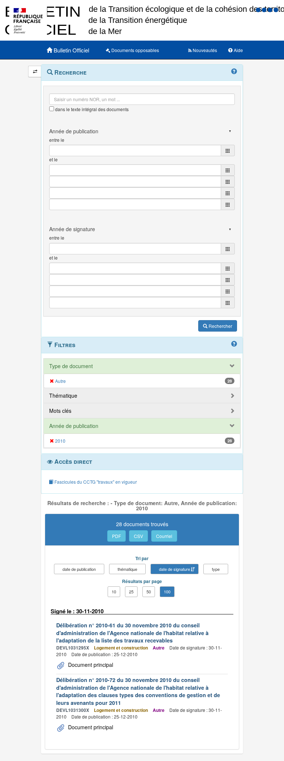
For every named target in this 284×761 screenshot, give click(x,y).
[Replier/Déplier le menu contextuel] (35, 71)
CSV (138, 536)
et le (53, 159)
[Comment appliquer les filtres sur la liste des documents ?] (234, 344)
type (216, 569)
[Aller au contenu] (265, 9)
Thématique (63, 395)
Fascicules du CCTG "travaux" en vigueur (95, 482)
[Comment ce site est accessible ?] (259, 9)
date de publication (79, 569)
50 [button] (148, 591)
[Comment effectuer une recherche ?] (234, 72)
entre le (56, 140)
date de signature (174, 569)
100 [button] (167, 591)
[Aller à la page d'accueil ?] (276, 9)
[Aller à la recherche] (271, 9)
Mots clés (60, 410)
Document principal (90, 664)
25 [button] (131, 591)
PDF (116, 536)
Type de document (71, 366)
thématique (127, 569)
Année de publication (73, 425)
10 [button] (114, 591)
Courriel (164, 536)
